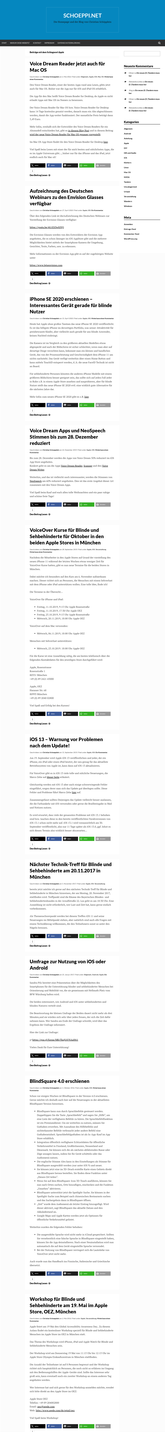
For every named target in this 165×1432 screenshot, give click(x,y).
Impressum (49, 43)
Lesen (40, 175)
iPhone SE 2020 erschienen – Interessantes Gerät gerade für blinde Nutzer (71, 305)
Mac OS (101, 77)
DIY (125, 148)
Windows (128, 206)
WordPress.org (130, 239)
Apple (91, 77)
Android (95, 975)
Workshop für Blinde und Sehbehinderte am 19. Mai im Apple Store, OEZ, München (69, 1305)
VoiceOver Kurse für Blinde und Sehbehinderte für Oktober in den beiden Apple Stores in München (67, 536)
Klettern (127, 162)
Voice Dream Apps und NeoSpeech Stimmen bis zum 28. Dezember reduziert (67, 437)
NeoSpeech (36, 481)
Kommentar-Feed (131, 234)
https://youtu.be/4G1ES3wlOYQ (47, 227)
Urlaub (127, 191)
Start (4, 43)
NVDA (126, 177)
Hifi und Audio (130, 153)
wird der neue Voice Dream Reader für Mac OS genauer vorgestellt (65, 134)
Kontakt (37, 43)
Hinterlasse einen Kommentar (102, 318)
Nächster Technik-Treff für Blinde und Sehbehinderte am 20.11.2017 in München (71, 870)
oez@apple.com (46, 1406)
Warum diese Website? (20, 43)
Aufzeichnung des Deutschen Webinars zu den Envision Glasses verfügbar (66, 197)
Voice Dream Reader (71, 465)
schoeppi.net (82, 15)
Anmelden (128, 224)
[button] (37, 165)
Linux (126, 167)
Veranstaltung (101, 549)
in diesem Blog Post (78, 130)
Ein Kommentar (97, 210)
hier (106, 142)
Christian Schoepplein (51, 77)
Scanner (88, 465)
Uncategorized (130, 187)
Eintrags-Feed (130, 229)
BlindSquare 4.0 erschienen (59, 1081)
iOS (95, 77)
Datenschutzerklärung (69, 43)
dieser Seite (53, 777)
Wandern (128, 201)
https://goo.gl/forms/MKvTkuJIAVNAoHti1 (55, 1039)
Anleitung (128, 138)
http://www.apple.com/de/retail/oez (55, 1410)
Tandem (127, 182)
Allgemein (84, 77)
